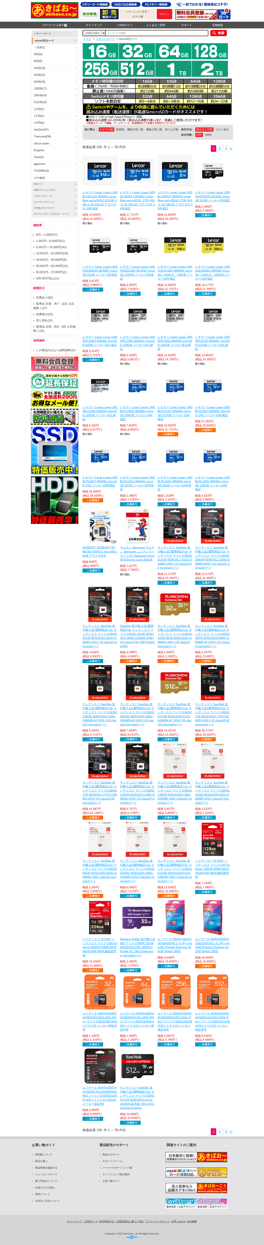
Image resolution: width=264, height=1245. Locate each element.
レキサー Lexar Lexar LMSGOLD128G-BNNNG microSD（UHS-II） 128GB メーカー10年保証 (175, 273)
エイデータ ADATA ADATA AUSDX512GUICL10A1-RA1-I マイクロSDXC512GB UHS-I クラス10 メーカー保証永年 (212, 1021)
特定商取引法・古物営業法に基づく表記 (121, 1221)
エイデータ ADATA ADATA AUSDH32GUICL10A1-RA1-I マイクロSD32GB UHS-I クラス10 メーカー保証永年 (100, 1021)
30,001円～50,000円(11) (52, 266)
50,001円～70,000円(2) (51, 272)
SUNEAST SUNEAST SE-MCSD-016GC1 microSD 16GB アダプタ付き (99, 551)
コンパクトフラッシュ (44, 202)
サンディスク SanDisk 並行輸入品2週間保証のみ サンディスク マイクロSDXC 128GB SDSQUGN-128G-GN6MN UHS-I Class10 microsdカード (175, 792)
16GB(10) (39, 68)
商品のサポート (111, 1154)
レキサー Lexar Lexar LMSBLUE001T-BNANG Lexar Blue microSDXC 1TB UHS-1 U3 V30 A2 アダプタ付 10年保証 (137, 200)
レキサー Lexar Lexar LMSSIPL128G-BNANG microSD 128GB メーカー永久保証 (137, 343)
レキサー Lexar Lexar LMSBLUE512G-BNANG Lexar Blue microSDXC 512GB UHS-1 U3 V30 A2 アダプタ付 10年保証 (99, 200)
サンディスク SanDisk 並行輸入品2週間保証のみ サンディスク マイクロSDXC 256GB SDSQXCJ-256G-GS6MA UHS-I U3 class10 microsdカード (212, 557)
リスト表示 (222, 129)
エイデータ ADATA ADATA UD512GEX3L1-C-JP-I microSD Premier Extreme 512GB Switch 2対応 (212, 945)
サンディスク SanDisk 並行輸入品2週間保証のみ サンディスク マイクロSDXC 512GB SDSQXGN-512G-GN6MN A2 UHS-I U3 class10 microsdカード (175, 714)
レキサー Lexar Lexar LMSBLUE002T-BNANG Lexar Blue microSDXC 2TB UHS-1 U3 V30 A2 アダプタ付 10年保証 (175, 200)
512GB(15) (40, 102)
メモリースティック (43, 196)
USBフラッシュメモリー (45, 190)
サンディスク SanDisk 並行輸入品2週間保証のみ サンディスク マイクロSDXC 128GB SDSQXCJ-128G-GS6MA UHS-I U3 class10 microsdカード (137, 792)
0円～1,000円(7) (47, 234)
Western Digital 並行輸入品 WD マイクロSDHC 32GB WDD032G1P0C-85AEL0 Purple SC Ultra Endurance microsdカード (137, 947)
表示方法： (187, 129)
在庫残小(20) (44, 314)
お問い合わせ (178, 1221)
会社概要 (192, 1221)
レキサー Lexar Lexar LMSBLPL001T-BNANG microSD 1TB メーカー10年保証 (212, 411)
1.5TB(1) (39, 116)
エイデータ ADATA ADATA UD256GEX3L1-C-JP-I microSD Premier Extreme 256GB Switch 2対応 (175, 945)
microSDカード (44, 40)
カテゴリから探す (53, 25)
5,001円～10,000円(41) (51, 247)
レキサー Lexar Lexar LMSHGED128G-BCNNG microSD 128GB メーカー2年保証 (137, 273)
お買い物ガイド (111, 1181)
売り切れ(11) (44, 320)
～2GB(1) (39, 47)
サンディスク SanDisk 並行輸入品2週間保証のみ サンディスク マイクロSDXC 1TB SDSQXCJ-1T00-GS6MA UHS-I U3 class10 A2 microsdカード (99, 792)
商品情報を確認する (46, 1167)
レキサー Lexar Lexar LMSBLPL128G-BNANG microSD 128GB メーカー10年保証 (212, 483)
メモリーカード (42, 33)
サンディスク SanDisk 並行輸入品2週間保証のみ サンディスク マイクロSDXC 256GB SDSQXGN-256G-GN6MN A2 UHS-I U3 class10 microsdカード (137, 714)
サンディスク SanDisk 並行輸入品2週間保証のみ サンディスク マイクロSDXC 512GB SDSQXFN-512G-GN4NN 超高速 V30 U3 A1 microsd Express (137, 1097)
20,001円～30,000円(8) (51, 259)
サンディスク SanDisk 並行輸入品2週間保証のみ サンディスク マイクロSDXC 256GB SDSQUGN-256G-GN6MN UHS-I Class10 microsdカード (137, 871)
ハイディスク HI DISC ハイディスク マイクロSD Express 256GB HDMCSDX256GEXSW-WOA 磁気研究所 (99, 947)
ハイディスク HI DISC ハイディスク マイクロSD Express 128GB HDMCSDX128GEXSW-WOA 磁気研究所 (212, 869)
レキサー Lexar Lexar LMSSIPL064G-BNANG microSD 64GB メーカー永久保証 (99, 341)
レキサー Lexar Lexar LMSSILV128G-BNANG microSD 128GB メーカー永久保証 (99, 413)
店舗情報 (217, 25)
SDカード (38, 184)
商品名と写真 (204, 129)
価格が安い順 (135, 129)
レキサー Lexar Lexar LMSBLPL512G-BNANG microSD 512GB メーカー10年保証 (175, 413)
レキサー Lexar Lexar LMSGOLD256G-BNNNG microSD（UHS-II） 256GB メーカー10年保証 (212, 273)
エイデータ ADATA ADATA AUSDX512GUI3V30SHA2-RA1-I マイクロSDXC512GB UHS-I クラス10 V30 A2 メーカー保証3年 (100, 1095)
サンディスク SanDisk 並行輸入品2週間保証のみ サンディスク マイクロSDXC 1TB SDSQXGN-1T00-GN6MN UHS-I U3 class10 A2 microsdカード (212, 714)
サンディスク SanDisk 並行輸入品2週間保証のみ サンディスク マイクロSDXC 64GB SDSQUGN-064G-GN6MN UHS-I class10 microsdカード (99, 871)
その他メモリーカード (44, 208)
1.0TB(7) (39, 109)
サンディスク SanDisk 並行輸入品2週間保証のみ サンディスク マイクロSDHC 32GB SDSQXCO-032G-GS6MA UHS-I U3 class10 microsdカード (99, 636)
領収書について (43, 1154)
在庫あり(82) (44, 297)
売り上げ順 (171, 129)
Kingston (39, 150)
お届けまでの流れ (45, 1187)
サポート (186, 25)
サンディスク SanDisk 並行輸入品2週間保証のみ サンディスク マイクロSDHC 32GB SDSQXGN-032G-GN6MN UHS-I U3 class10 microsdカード (175, 636)
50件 (199, 134)
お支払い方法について (47, 1200)
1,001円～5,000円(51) (50, 241)
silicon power (41, 143)
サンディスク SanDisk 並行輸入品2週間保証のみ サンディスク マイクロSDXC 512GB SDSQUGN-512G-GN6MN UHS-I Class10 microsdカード (175, 871)
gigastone (39, 163)
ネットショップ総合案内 (116, 1174)
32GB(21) (39, 74)
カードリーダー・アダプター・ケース (51, 214)
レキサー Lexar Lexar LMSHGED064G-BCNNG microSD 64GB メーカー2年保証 (99, 270)
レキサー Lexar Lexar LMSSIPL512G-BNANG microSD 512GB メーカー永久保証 (212, 343)
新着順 (120, 129)
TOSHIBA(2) (41, 170)
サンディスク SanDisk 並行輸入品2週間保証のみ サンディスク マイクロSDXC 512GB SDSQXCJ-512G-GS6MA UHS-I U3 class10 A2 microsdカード (175, 557)
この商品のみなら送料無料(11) (56, 350)
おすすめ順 (106, 129)
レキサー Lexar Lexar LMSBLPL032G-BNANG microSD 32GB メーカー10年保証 (137, 483)
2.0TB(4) (39, 122)
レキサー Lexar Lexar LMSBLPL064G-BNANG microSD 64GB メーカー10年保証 (175, 483)
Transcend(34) (42, 136)
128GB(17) (40, 88)
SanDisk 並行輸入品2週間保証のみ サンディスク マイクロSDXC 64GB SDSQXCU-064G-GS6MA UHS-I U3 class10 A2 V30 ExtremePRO (137, 636)
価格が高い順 (154, 129)
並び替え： (91, 129)
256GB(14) (40, 95)
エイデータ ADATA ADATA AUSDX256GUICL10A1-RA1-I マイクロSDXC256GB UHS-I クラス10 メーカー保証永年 (175, 1021)
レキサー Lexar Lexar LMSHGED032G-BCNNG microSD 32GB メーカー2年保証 (212, 196)
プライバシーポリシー (157, 1221)
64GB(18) (39, 81)
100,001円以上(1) (47, 278)
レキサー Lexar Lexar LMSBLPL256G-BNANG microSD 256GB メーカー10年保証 (137, 413)
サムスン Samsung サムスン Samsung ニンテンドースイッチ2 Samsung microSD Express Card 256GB (137, 553)
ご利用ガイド (125, 25)
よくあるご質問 (155, 25)
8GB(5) (38, 61)
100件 (208, 134)
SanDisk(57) (41, 129)
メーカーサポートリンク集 (117, 1167)
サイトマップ (94, 25)
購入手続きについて (46, 1181)
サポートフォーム (112, 1161)
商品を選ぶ (41, 1161)
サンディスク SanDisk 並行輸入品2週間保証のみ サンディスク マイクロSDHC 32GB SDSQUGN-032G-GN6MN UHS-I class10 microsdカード (212, 792)
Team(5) (39, 157)
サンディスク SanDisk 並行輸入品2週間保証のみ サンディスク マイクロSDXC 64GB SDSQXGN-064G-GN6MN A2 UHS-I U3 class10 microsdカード (212, 636)
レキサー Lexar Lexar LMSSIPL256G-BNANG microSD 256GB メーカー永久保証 (175, 343)
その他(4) (39, 177)
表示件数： (187, 134)
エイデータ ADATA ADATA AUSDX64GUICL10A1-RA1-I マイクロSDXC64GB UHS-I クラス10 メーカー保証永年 (137, 1021)
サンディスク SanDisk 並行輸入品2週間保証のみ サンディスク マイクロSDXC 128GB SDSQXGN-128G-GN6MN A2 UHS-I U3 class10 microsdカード (99, 714)
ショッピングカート (46, 1174)
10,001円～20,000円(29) (52, 253)
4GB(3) (38, 54)
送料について (42, 1194)
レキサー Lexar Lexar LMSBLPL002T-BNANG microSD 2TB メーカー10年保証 (99, 481)
